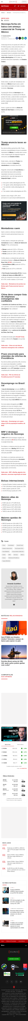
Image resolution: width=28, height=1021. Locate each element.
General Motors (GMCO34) (18, 551)
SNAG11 (10, 9)
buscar (15, 6)
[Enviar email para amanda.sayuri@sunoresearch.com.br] (14, 605)
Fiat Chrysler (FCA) (19, 548)
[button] (22, 6)
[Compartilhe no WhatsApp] (22, 38)
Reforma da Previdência (14, 557)
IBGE (9, 554)
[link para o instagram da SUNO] (16, 981)
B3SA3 (5, 752)
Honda (3, 554)
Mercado (9, 12)
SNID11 (21, 9)
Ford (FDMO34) (5, 551)
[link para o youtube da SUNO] (20, 981)
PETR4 (5, 748)
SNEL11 (16, 9)
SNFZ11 (4, 9)
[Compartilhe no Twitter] (20, 38)
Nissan (3, 557)
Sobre (2, 941)
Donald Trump (20, 336)
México (22, 554)
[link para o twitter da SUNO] (11, 981)
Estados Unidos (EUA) (7, 548)
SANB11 (5, 755)
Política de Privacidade (11, 941)
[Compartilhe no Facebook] (17, 38)
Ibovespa (6, 20)
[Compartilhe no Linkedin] (25, 38)
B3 (13, 439)
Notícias (3, 12)
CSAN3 (5, 762)
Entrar (24, 1)
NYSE (10, 262)
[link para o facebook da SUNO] (7, 981)
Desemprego (11, 545)
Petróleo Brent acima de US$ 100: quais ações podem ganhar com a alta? (13, 663)
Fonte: (22, 768)
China (3, 545)
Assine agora (14, 959)
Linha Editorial (22, 941)
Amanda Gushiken (14, 584)
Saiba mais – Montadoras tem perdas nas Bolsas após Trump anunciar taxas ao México (13, 286)
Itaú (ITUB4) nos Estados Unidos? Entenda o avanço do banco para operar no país (12, 639)
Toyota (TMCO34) (6, 561)
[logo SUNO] (13, 2)
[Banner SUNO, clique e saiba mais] (14, 126)
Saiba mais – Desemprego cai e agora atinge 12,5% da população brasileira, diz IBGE (13, 423)
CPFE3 (5, 759)
